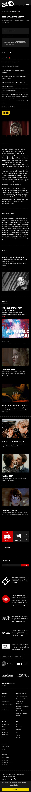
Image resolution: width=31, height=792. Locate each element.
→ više (21, 635)
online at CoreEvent (8, 44)
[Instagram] (14, 779)
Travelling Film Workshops (20, 702)
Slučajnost (7, 476)
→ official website (20, 621)
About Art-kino (5, 724)
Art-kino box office (20, 41)
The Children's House (22, 696)
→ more (9, 269)
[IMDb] (6, 113)
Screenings (19, 727)
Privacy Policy (5, 757)
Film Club (18, 738)
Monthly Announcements (8, 707)
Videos (18, 735)
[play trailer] (15, 129)
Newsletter (4, 754)
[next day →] (26, 533)
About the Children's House (21, 714)
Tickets (3, 749)
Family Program (6, 701)
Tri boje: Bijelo (9, 369)
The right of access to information (7, 763)
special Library (23, 605)
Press (3, 752)
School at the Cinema (22, 699)
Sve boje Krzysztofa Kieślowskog (11, 11)
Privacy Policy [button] (14, 785)
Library (3, 729)
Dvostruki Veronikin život (15, 405)
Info (3, 737)
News (17, 732)
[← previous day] (26, 539)
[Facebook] (7, 52)
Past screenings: (8, 36)
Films (17, 724)
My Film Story (5, 710)
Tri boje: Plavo (9, 510)
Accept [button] (15, 789)
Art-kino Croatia (11, 774)
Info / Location (5, 746)
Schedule (4, 696)
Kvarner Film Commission (5, 733)
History (3, 727)
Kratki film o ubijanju (13, 441)
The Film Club (15, 595)
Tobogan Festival (20, 711)
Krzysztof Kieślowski (13, 257)
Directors (18, 729)
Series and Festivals (7, 704)
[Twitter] (10, 52)
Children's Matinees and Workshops (22, 707)
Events (3, 699)
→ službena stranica (17, 649)
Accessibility (5, 760)
